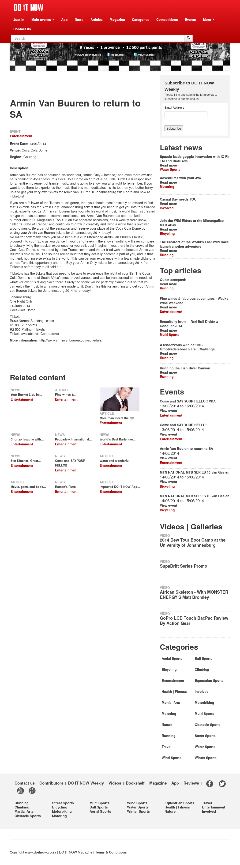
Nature (167, 724)
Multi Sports (169, 334)
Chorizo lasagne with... (27, 439)
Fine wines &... (66, 394)
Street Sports (205, 735)
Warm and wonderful (115, 461)
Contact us (22, 29)
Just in (18, 19)
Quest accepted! (173, 279)
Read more (168, 165)
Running (167, 254)
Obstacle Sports (208, 724)
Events (190, 19)
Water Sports (170, 169)
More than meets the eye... (118, 418)
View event (168, 410)
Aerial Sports (172, 658)
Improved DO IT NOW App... (120, 487)
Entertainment (21, 135)
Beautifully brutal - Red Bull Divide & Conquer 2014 (189, 323)
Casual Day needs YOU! (179, 199)
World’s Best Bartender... (118, 439)
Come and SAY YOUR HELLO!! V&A (188, 401)
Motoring (167, 186)
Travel (166, 746)
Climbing (202, 669)
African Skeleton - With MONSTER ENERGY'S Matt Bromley (194, 594)
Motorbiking (204, 702)
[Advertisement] (95, 85)
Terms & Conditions (111, 852)
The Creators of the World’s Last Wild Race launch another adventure (194, 243)
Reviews (191, 782)
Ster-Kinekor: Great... (26, 461)
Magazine (117, 19)
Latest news (181, 147)
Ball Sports (203, 658)
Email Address (174, 107)
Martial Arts (171, 702)
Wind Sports (171, 757)
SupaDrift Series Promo (183, 566)
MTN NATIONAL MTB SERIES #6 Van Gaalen (194, 472)
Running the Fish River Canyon (185, 368)
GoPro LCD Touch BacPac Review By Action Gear (194, 620)
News (79, 19)
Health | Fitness (174, 691)
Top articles (180, 270)
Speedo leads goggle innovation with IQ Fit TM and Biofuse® (194, 158)
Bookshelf (135, 782)
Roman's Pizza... (67, 487)
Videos (115, 782)
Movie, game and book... (28, 487)
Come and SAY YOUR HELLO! (183, 424)
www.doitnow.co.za (40, 852)
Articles (96, 19)
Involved (167, 207)
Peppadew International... (73, 439)
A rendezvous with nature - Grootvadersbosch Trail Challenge (187, 346)
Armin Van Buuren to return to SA (186, 448)
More (207, 19)
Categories (140, 19)
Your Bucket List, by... (26, 394)
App (64, 19)
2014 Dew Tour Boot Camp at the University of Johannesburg (192, 542)
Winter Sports (206, 757)
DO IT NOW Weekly (86, 782)
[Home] (28, 7)
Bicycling (167, 233)
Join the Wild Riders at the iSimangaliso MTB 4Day (192, 222)
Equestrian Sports (209, 680)
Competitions (167, 19)
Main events (41, 19)
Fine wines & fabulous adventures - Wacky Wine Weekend (194, 300)
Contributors (51, 782)
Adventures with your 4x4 (180, 177)
